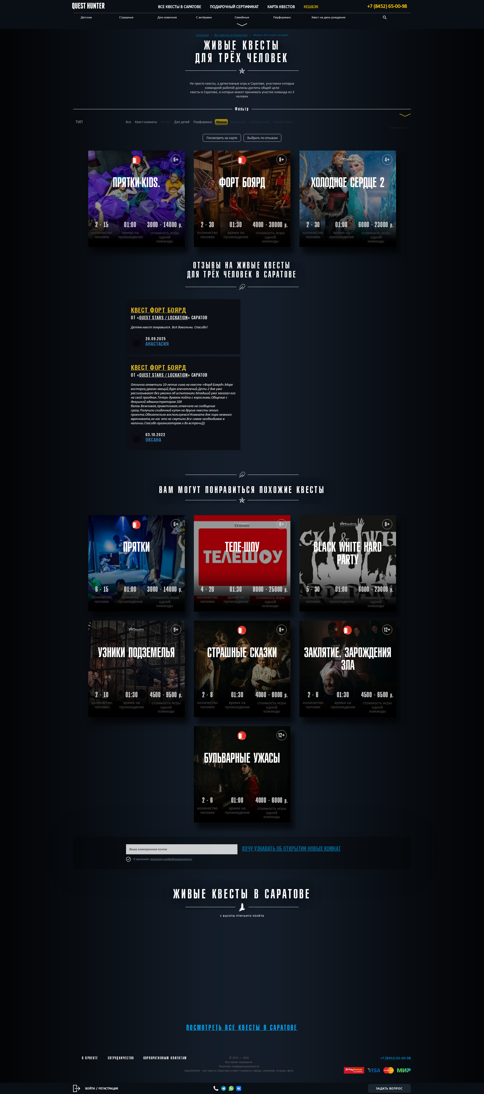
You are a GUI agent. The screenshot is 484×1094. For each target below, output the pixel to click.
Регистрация (108, 1088)
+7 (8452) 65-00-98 (387, 6)
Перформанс (282, 17)
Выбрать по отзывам (262, 138)
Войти (90, 1088)
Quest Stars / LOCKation (163, 317)
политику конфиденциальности (171, 859)
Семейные (242, 17)
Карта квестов (281, 6)
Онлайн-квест (283, 122)
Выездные (238, 122)
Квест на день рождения (328, 17)
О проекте (90, 1058)
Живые (221, 122)
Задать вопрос (389, 1088)
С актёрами (204, 17)
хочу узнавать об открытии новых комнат (291, 848)
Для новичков (167, 17)
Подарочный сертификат (234, 6)
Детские (86, 17)
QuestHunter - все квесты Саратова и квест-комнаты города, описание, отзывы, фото (239, 1070)
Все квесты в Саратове (179, 6)
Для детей (182, 122)
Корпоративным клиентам (165, 1058)
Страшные (126, 17)
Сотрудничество (121, 1058)
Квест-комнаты (146, 122)
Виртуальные (259, 122)
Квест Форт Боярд (158, 309)
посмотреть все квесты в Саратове (241, 1027)
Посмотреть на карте (221, 138)
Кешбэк (311, 6)
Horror (165, 122)
